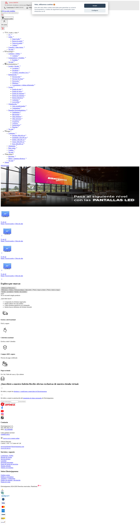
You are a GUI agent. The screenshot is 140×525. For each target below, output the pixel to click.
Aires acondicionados (18, 106)
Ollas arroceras (16, 118)
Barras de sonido (17, 41)
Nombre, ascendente (7, 292)
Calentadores (16, 108)
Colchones (11, 133)
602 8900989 (9, 429)
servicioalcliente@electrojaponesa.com (12, 446)
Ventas (11, 290)
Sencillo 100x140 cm (18, 135)
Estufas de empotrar (18, 93)
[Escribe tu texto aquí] (2, 409)
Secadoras (15, 70)
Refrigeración (12, 74)
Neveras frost (16, 77)
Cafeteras (15, 123)
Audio (10, 37)
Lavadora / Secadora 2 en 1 (20, 72)
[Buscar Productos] (2, 15)
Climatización (12, 104)
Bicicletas (11, 156)
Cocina (10, 87)
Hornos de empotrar (18, 95)
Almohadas (11, 146)
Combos (10, 150)
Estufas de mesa (17, 91)
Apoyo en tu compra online (11, 438)
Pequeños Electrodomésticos (17, 110)
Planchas (15, 127)
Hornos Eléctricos (17, 98)
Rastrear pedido (8, 19)
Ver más (10, 49)
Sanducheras (16, 125)
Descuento (28, 290)
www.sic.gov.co (5, 448)
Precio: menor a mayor (53, 290)
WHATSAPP (5, 165)
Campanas (15, 100)
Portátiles (15, 60)
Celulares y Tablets (14, 53)
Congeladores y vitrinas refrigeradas (23, 85)
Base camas (11, 148)
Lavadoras (15, 68)
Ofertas (7, 162)
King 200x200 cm (17, 144)
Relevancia (5, 290)
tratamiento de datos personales (32, 398)
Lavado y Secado (13, 66)
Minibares (15, 83)
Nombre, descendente (20, 292)
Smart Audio (16, 39)
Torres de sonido (17, 43)
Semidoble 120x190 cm (19, 137)
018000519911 (5, 434)
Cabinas (14, 45)
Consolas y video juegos (15, 47)
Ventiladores (16, 112)
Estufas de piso (16, 89)
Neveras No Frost (17, 79)
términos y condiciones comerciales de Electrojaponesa (30, 391)
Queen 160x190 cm (18, 142)
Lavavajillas (15, 102)
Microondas (15, 114)
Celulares (15, 56)
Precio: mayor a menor (39, 290)
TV (9, 35)
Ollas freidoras (16, 116)
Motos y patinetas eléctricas (16, 158)
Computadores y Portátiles (16, 58)
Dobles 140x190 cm (18, 139)
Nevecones (15, 81)
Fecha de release (19, 290)
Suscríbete (22, 401)
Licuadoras (15, 121)
